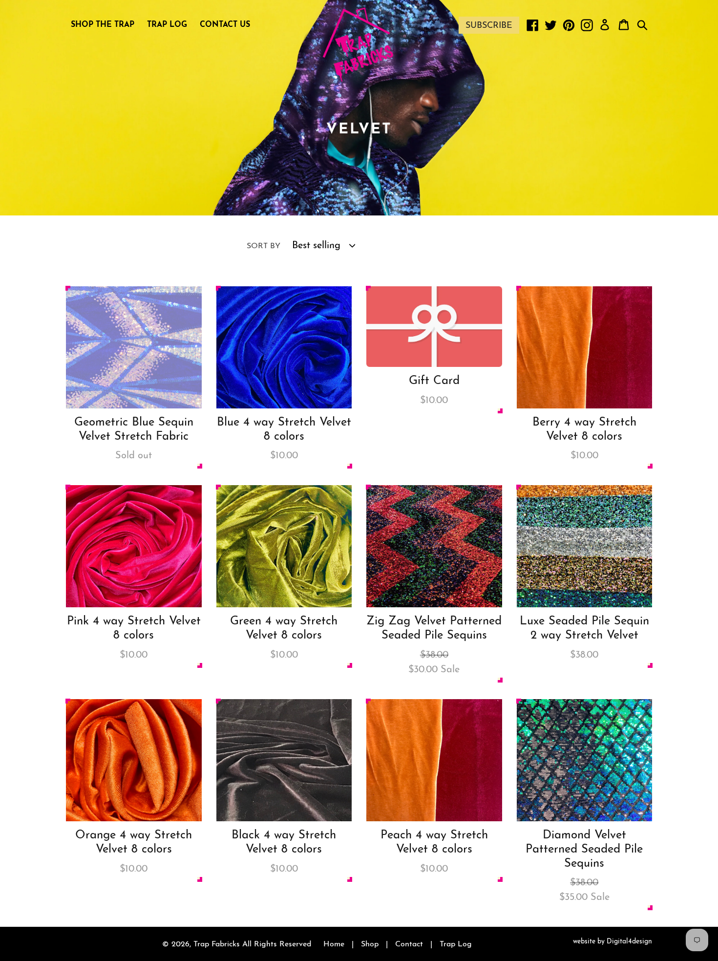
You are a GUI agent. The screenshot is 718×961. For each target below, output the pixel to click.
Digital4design (629, 941)
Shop (370, 944)
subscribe (488, 25)
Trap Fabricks (216, 944)
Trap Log (456, 944)
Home (333, 944)
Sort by (263, 246)
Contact (409, 944)
